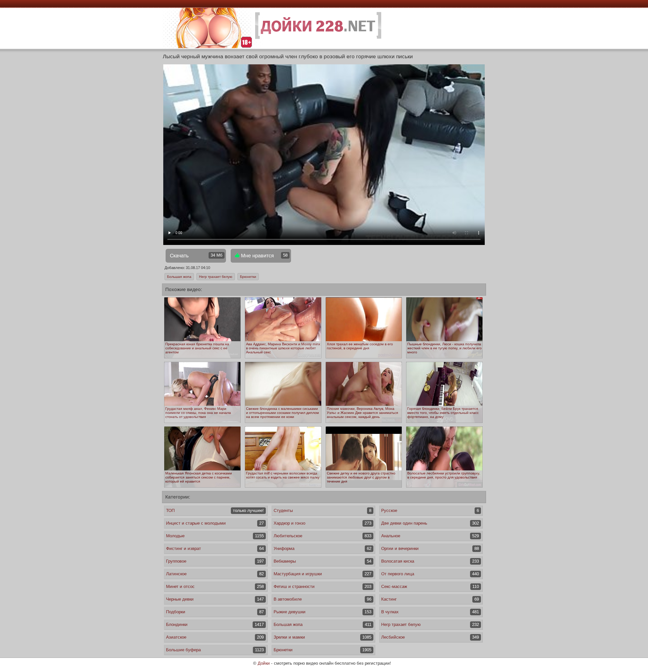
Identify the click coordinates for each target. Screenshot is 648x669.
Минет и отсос (215, 586)
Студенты (322, 510)
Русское (430, 510)
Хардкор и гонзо (322, 523)
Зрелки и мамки (322, 637)
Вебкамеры (322, 561)
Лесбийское (430, 637)
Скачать (196, 255)
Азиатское (215, 637)
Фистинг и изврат (215, 548)
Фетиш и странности (322, 586)
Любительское (322, 535)
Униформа (322, 548)
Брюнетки (248, 277)
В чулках (430, 611)
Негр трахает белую (215, 277)
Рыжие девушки (322, 611)
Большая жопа (179, 277)
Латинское (215, 573)
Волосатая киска (430, 561)
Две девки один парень (430, 523)
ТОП (215, 510)
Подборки (215, 611)
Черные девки (215, 599)
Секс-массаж (430, 586)
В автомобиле (322, 599)
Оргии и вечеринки (430, 548)
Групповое (215, 561)
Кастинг (430, 599)
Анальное (430, 535)
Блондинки (215, 624)
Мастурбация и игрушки (322, 573)
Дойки (264, 663)
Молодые (215, 535)
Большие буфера (215, 649)
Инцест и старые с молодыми (215, 523)
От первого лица (430, 573)
